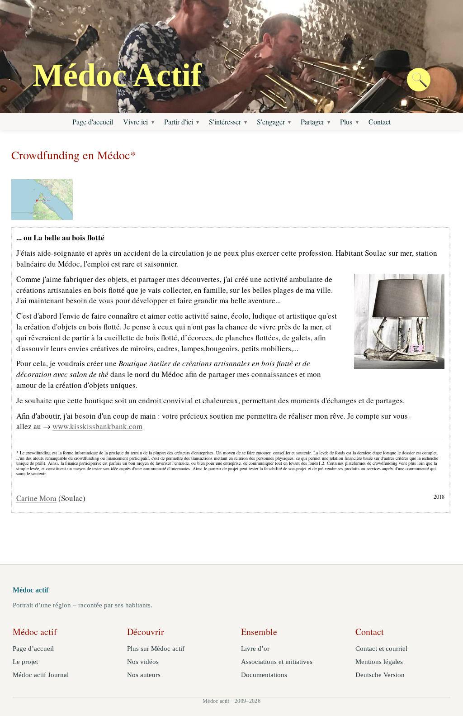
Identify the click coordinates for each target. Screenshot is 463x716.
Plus (346, 121)
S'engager (271, 121)
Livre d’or (255, 648)
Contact (380, 121)
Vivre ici (135, 121)
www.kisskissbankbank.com (97, 426)
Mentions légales (379, 661)
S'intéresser (225, 121)
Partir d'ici (178, 121)
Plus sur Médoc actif (155, 648)
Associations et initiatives (276, 661)
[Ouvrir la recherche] (418, 79)
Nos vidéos (143, 661)
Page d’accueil (33, 648)
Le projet (25, 661)
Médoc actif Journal (41, 674)
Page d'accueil (92, 121)
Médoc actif (30, 590)
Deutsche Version (380, 674)
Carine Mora (36, 498)
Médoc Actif (117, 75)
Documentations (264, 674)
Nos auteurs (144, 674)
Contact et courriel (381, 648)
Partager (312, 121)
